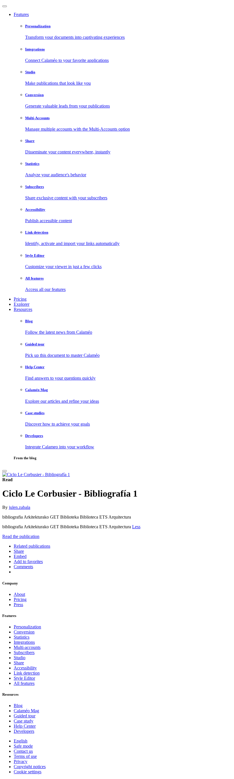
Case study (23, 721)
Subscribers (24, 652)
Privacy (20, 761)
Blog (18, 705)
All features (24, 683)
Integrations (24, 642)
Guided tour (24, 715)
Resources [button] (23, 309)
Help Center (25, 726)
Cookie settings (27, 771)
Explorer (21, 304)
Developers (24, 731)
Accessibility (25, 667)
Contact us (23, 751)
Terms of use (25, 756)
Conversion (24, 632)
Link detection (27, 673)
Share (19, 662)
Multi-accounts (27, 647)
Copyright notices (30, 766)
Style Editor (24, 678)
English (20, 740)
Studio (19, 657)
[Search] (4, 471)
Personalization (27, 626)
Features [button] (21, 14)
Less (136, 526)
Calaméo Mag (26, 710)
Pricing (20, 299)
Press (18, 604)
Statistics (21, 637)
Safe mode (23, 746)
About (19, 594)
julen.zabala (19, 507)
